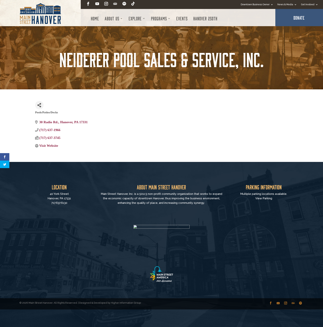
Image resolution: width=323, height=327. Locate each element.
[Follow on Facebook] (88, 3)
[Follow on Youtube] (97, 3)
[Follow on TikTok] (133, 3)
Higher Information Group (126, 302)
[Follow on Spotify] (124, 3)
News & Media (285, 4)
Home (95, 18)
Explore (135, 18)
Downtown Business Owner (255, 4)
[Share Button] (39, 105)
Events (182, 18)
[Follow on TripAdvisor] (115, 3)
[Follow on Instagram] (106, 3)
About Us (112, 18)
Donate (299, 17)
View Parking (263, 198)
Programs (159, 18)
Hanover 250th (205, 18)
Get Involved (307, 4)
